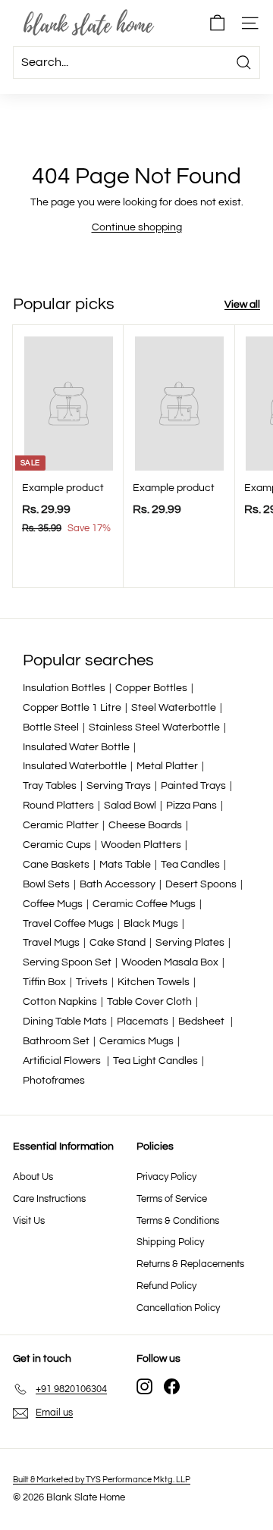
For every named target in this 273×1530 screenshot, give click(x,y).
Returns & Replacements (190, 1264)
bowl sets (46, 884)
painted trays (193, 786)
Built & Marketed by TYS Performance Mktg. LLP (101, 1479)
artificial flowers (63, 1061)
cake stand (117, 942)
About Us (33, 1177)
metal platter (167, 766)
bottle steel (51, 727)
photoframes (54, 1080)
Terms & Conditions (177, 1221)
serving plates (189, 942)
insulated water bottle (76, 747)
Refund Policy (166, 1286)
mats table (125, 864)
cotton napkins (60, 1002)
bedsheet (202, 1021)
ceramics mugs (136, 1041)
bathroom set (56, 1041)
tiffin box (44, 982)
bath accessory (117, 884)
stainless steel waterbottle (154, 727)
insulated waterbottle (75, 766)
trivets (92, 982)
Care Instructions (49, 1199)
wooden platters (141, 845)
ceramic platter (61, 825)
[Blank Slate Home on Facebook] (172, 1386)
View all (242, 304)
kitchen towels (154, 982)
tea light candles (155, 1061)
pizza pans (191, 805)
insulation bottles (64, 688)
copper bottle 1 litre (72, 707)
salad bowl (130, 805)
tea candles (190, 864)
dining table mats (65, 1021)
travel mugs (51, 942)
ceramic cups (57, 845)
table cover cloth (149, 1002)
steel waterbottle (173, 707)
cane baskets (56, 864)
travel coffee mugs (68, 923)
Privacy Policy (166, 1177)
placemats (142, 1021)
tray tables (50, 786)
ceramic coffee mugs (144, 904)
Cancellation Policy (178, 1308)
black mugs (151, 923)
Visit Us (29, 1221)
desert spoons (201, 884)
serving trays (118, 786)
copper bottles (151, 688)
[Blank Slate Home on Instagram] (144, 1386)
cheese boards (145, 825)
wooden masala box (169, 962)
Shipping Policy (170, 1242)
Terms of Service (171, 1199)
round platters (58, 805)
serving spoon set (67, 962)
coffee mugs (53, 904)
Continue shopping (137, 227)
